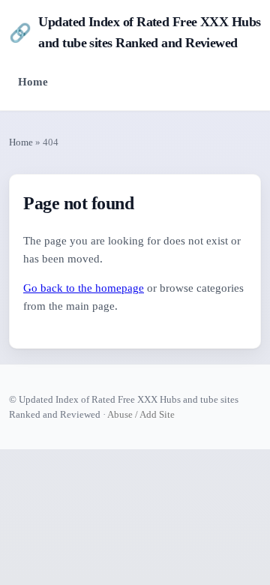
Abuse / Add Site (141, 414)
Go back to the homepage (83, 288)
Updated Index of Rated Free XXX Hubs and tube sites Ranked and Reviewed (135, 32)
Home (33, 81)
